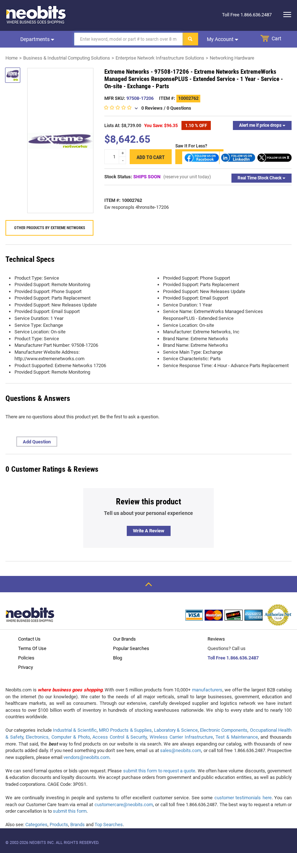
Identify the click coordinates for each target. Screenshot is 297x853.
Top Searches (109, 824)
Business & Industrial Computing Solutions (66, 58)
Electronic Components (223, 730)
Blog (117, 658)
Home (11, 58)
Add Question (37, 441)
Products (59, 824)
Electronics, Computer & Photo (57, 737)
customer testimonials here (243, 797)
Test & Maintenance (237, 737)
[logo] (36, 14)
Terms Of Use (32, 648)
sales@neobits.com (180, 750)
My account (221, 39)
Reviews (216, 639)
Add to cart (151, 157)
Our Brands (124, 639)
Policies (26, 658)
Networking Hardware (232, 58)
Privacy (25, 667)
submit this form (70, 811)
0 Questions (179, 108)
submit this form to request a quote (159, 770)
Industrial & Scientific (75, 730)
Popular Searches (131, 648)
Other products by (49, 228)
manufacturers (207, 689)
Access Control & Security (119, 737)
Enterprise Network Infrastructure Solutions (160, 58)
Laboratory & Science (176, 730)
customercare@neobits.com (124, 804)
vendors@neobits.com (86, 757)
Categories (36, 824)
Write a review (148, 530)
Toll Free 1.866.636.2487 (233, 658)
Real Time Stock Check (260, 177)
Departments (35, 39)
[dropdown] (285, 14)
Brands (77, 824)
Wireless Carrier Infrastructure (181, 737)
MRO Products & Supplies (125, 730)
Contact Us (29, 639)
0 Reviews (152, 108)
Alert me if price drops (261, 125)
